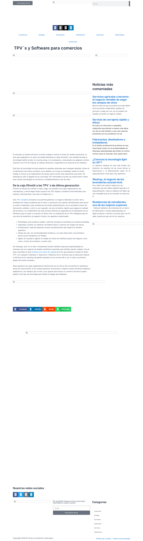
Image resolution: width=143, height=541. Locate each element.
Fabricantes (119, 35)
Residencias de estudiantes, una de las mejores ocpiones (109, 204)
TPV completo (22, 200)
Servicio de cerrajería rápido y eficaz (110, 121)
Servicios (100, 35)
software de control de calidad (44, 252)
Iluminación (80, 35)
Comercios (23, 35)
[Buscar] (129, 3)
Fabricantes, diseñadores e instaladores (108, 141)
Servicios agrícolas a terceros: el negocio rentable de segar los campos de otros (110, 99)
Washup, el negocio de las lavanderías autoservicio (108, 181)
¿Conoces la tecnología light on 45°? (109, 161)
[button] (20, 309)
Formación (60, 35)
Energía (42, 35)
